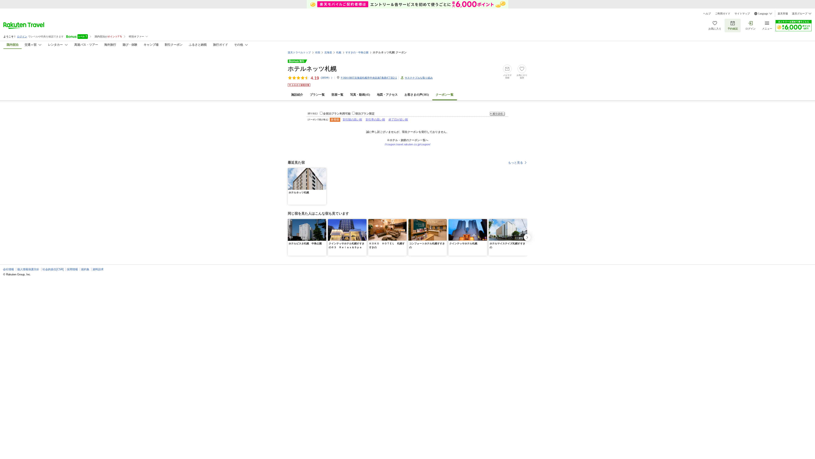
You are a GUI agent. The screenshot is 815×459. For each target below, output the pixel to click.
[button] (323, 170)
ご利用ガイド (722, 13)
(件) (325, 77)
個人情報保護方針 (28, 269)
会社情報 (8, 269)
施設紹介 (297, 94)
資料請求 (98, 269)
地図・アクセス (387, 94)
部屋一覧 (337, 94)
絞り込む (497, 114)
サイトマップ (742, 13)
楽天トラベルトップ (299, 52)
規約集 (85, 269)
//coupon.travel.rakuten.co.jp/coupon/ (407, 144)
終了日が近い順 (398, 119)
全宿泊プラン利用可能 (337, 113)
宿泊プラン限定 (365, 113)
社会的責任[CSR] (53, 269)
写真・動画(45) (360, 94)
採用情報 (72, 269)
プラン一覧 (317, 94)
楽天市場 (783, 13)
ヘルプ (707, 13)
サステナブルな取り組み (419, 77)
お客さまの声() (417, 94)
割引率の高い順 (375, 119)
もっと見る (515, 162)
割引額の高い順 (352, 119)
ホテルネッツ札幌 (312, 68)
